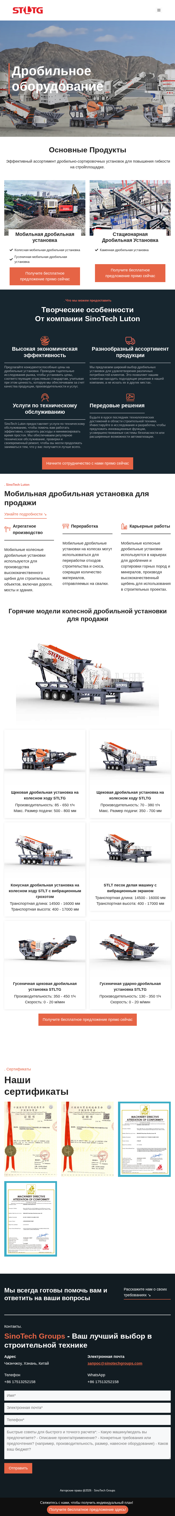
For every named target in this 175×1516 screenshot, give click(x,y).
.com (137, 1363)
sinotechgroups (119, 1363)
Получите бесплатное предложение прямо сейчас (45, 276)
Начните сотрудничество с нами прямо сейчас (87, 463)
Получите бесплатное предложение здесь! (87, 1509)
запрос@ (96, 1363)
